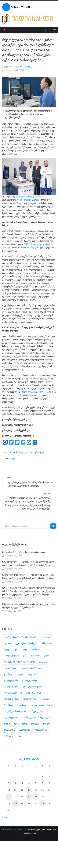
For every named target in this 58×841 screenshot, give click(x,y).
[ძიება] (22, 30)
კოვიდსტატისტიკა (32, 686)
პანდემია (44, 699)
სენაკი (7, 724)
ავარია (7, 643)
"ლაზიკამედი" (29, 637)
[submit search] (46, 30)
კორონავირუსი (33, 693)
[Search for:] (25, 526)
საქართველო (10, 717)
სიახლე (28, 66)
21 (36, 796)
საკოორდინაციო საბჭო (41, 705)
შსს (19, 736)
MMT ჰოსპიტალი (18, 452)
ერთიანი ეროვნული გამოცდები (19, 662)
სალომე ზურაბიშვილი (15, 711)
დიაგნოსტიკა (37, 452)
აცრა (16, 649)
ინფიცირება (10, 668)
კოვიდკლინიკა (29, 680)
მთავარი (18, 66)
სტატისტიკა (9, 730)
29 (42, 803)
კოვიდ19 (32, 674)
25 (15, 803)
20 (29, 796)
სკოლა (46, 724)
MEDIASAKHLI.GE (18, 829)
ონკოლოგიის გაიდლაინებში (36, 392)
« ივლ (5, 817)
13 (29, 790)
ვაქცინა (43, 662)
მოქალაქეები (29, 699)
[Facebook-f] (29, 837)
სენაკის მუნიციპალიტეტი (26, 724)
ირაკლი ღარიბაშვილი (31, 668)
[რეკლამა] (29, 19)
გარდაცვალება (11, 655)
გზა (24, 655)
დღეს (46, 655)
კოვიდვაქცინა (11, 680)
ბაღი (25, 649)
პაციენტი (21, 705)
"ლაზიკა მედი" (11, 637)
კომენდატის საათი (13, 693)
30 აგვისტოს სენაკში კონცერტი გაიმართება (23, 552)
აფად (6, 649)
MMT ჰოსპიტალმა (30, 247)
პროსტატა (10, 458)
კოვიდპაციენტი (11, 686)
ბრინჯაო (36, 649)
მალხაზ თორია (11, 699)
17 (8, 796)
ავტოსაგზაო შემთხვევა (26, 643)
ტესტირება (24, 730)
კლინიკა (8, 674)
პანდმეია (8, 705)
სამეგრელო (36, 711)
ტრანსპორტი (40, 730)
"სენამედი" (45, 637)
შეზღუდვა (8, 736)
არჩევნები (47, 643)
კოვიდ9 (20, 674)
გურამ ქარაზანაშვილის (25, 196)
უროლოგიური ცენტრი (28, 200)
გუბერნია (35, 655)
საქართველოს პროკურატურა (36, 717)
